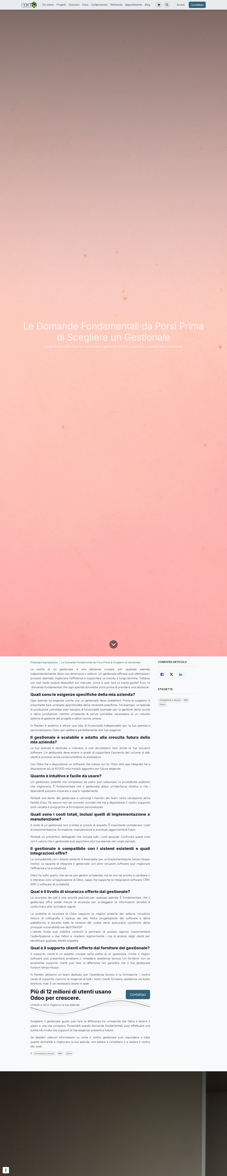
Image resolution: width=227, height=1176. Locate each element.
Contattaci (197, 4)
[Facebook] (162, 674)
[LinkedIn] (181, 674)
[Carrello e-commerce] (158, 4)
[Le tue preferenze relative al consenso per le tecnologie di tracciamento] (6, 1170)
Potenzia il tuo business (44, 662)
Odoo (69, 1053)
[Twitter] (171, 674)
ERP (60, 1053)
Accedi (181, 4)
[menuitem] (48, 4)
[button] (167, 4)
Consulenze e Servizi (44, 1053)
